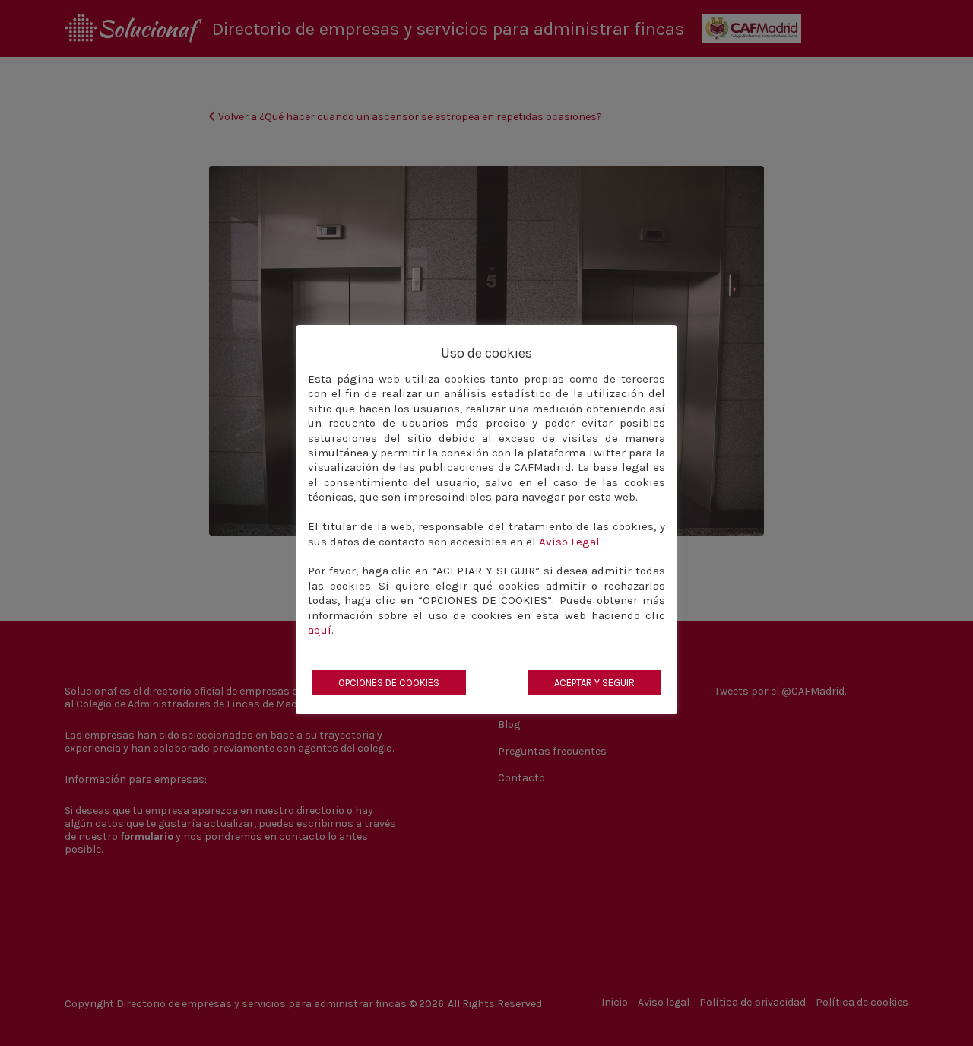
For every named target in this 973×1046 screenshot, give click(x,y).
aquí (319, 630)
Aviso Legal (569, 541)
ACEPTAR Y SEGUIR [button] (594, 682)
